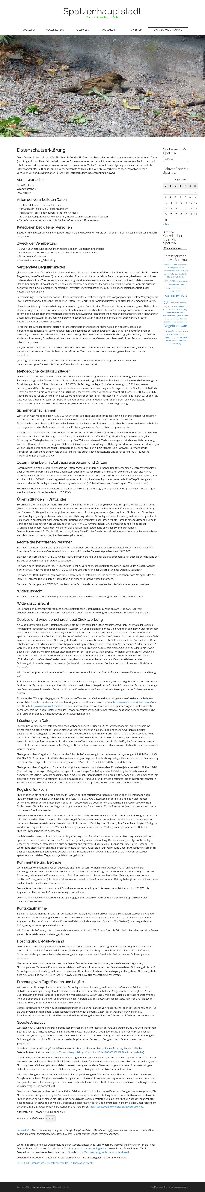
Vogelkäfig (171, 334)
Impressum (136, 29)
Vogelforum (172, 331)
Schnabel (168, 319)
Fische (184, 274)
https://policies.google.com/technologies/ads (82, 1148)
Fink (180, 274)
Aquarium (173, 265)
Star (185, 319)
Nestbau (177, 310)
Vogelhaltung (183, 331)
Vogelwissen (83, 29)
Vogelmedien (110, 29)
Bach (176, 268)
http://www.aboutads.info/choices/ (132, 702)
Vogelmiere (179, 334)
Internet (178, 288)
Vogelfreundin (55, 29)
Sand (186, 316)
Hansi (182, 285)
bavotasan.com (180, 1187)
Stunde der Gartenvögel (173, 322)
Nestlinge (184, 310)
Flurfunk (170, 277)
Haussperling (170, 288)
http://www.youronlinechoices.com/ (51, 706)
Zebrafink (182, 341)
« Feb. (166, 224)
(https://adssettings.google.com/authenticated (103, 1152)
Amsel (166, 265)
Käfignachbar (168, 306)
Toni (185, 322)
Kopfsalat (183, 303)
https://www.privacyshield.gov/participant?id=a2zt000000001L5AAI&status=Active (97, 1052)
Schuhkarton (178, 319)
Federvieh (174, 274)
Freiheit (169, 281)
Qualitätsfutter (169, 316)
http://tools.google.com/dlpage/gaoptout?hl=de (116, 1106)
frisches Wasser (182, 281)
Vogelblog (29, 29)
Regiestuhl (179, 316)
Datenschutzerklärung (168, 29)
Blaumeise (178, 271)
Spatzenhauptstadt (102, 11)
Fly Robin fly (179, 277)
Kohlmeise (175, 303)
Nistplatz (170, 313)
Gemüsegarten (173, 285)
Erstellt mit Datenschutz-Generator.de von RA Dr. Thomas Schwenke (55, 1163)
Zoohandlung (175, 344)
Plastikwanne (179, 313)
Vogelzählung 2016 (171, 337)
